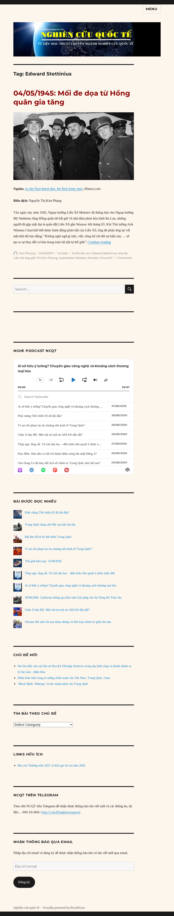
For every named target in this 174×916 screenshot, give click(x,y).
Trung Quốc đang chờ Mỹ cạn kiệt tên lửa (50, 524)
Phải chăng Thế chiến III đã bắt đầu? (40, 415)
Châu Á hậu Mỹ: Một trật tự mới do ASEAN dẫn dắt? (50, 434)
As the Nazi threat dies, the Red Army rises (54, 189)
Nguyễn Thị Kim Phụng (41, 258)
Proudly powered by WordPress (64, 908)
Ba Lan (85, 253)
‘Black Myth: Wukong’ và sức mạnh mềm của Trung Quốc (53, 683)
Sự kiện (63, 253)
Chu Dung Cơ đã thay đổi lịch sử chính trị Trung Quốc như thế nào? (59, 463)
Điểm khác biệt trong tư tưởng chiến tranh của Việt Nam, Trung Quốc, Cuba (64, 678)
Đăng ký (24, 882)
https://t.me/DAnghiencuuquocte (61, 812)
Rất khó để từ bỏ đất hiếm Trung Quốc (48, 536)
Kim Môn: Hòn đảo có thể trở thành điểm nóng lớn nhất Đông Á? (57, 453)
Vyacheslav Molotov (72, 258)
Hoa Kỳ (123, 253)
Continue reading (99, 242)
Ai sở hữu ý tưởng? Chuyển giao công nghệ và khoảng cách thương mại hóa (63, 406)
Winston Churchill (99, 258)
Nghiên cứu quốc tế (26, 908)
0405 (75, 253)
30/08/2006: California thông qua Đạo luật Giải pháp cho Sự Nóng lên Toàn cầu (73, 597)
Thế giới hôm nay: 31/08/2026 (43, 561)
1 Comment (124, 258)
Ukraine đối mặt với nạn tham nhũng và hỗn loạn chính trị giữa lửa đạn (68, 621)
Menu (151, 9)
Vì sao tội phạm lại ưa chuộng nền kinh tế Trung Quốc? (51, 425)
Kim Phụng (27, 253)
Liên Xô (18, 258)
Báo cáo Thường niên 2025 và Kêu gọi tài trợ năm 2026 (51, 765)
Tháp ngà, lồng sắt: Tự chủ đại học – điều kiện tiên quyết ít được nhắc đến (63, 444)
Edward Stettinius (104, 253)
